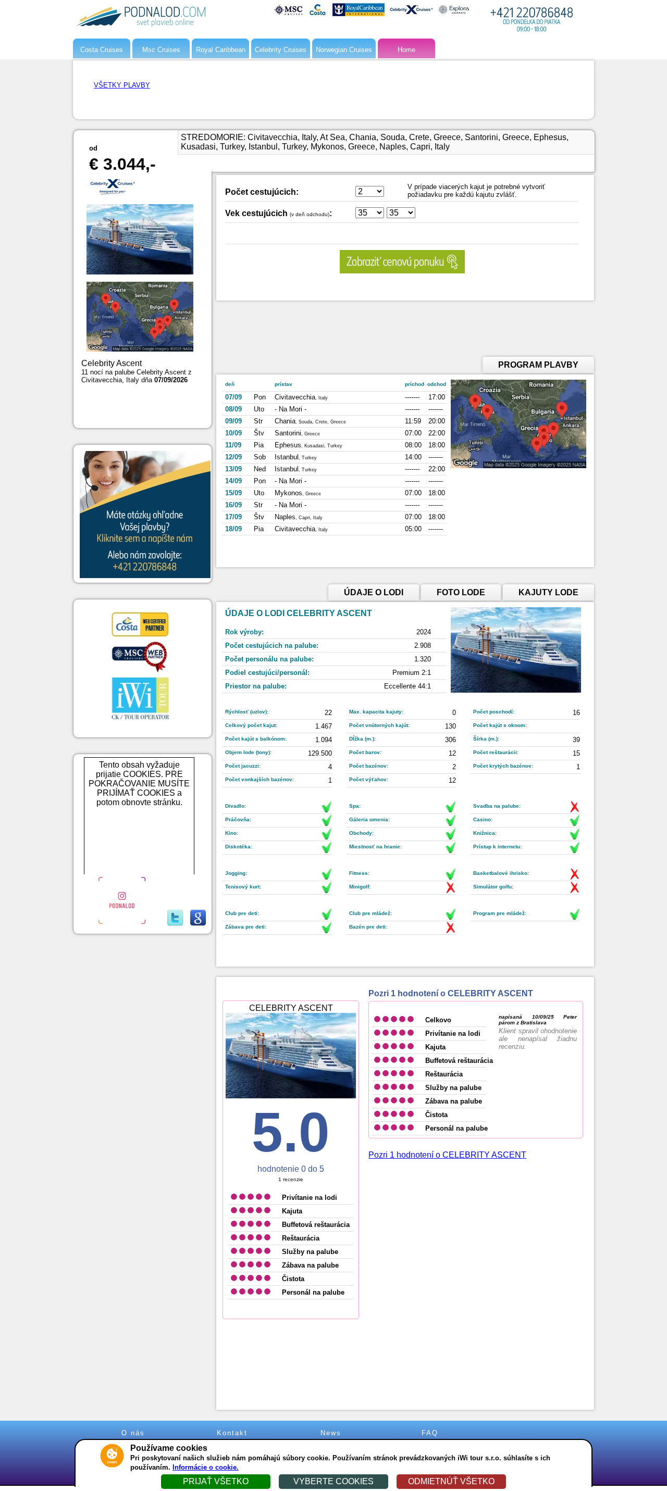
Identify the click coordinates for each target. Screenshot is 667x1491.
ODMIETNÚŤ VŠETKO (451, 1481)
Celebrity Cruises (280, 50)
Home (406, 50)
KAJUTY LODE (548, 592)
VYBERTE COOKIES (333, 1481)
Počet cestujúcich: (262, 191)
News (330, 1433)
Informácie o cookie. (205, 1467)
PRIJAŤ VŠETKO (216, 1481)
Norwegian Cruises (344, 50)
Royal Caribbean (220, 50)
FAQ (430, 1433)
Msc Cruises (161, 50)
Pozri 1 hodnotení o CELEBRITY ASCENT (447, 1154)
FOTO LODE (461, 592)
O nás (133, 1433)
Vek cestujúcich (256, 213)
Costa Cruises (101, 50)
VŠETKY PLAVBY (122, 85)
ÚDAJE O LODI (373, 592)
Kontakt (232, 1433)
